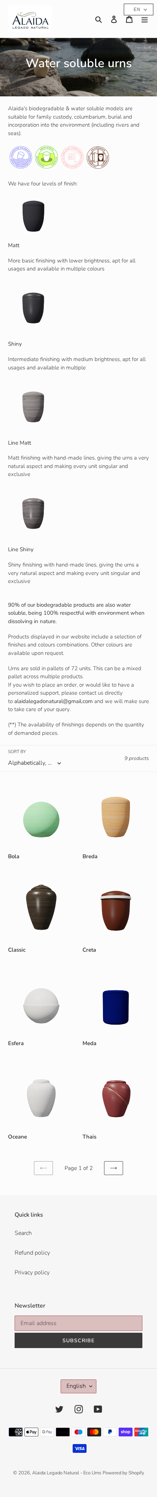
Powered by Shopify (123, 1473)
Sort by (17, 752)
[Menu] (144, 19)
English (76, 1386)
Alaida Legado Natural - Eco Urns (66, 1473)
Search (23, 1233)
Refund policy (32, 1253)
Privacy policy (32, 1272)
